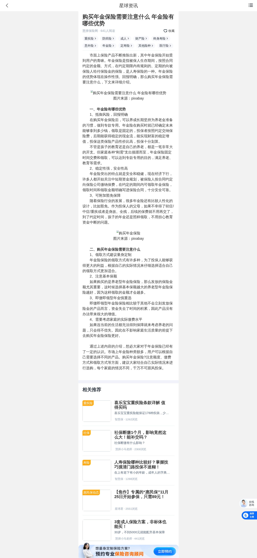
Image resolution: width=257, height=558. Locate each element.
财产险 (140, 38)
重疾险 (89, 38)
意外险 (89, 45)
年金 (151, 55)
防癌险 (107, 38)
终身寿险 (159, 38)
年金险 (107, 45)
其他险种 (144, 45)
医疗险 (164, 45)
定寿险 (125, 45)
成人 (123, 38)
